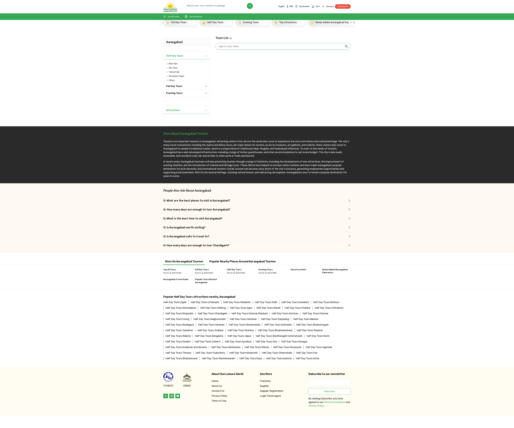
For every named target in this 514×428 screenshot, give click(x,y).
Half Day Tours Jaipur (239, 335)
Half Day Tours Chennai (315, 313)
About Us (217, 386)
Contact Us (218, 390)
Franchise (265, 381)
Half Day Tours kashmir (279, 358)
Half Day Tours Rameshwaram (218, 358)
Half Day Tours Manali (268, 307)
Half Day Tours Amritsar (285, 313)
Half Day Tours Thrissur (178, 352)
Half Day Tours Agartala (319, 347)
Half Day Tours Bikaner (305, 319)
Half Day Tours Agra (241, 307)
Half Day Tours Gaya (250, 358)
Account (330, 6)
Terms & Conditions (334, 402)
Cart (318, 6)
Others (172, 80)
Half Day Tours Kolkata (178, 335)
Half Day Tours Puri (306, 352)
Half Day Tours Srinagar (294, 341)
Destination (304, 6)
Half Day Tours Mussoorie (287, 347)
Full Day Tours (174, 86)
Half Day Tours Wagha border (209, 319)
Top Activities (173, 17)
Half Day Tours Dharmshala (277, 352)
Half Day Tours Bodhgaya (179, 324)
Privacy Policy (219, 395)
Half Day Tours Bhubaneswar (181, 358)
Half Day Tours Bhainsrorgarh (312, 324)
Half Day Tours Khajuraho (179, 313)
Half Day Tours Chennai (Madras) (249, 313)
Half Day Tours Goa (266, 341)
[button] (163, 22)
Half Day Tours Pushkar (297, 307)
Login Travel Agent (270, 395)
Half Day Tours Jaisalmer (179, 330)
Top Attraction (195, 17)
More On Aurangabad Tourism (184, 261)
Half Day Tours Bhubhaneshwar (275, 330)
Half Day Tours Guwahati (295, 302)
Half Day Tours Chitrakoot (329, 307)
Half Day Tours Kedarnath (243, 352)
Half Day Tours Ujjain (174, 302)
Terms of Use (219, 400)
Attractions (173, 110)
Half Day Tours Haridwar (243, 319)
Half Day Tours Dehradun (278, 324)
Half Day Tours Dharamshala (244, 324)
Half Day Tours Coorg (177, 319)
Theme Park (174, 72)
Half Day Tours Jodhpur (210, 330)
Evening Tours (174, 93)
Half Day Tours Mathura (326, 302)
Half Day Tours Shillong (213, 307)
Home (215, 381)
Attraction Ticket (176, 76)
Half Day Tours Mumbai (241, 330)
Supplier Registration (271, 390)
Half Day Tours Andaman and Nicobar (186, 347)
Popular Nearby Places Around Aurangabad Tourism (242, 261)
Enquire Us (343, 6)
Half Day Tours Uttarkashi (205, 302)
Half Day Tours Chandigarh (212, 313)
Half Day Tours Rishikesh (237, 302)
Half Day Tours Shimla (257, 347)
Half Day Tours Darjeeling (275, 319)
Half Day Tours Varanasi (211, 324)
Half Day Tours (174, 55)
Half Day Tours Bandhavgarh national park (279, 335)
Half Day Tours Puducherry (210, 352)
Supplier (264, 386)
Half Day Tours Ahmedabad (180, 307)
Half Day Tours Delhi (266, 302)
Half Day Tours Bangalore (209, 335)
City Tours (173, 68)
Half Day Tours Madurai (310, 330)
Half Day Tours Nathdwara (225, 347)
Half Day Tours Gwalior (178, 341)
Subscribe (329, 391)
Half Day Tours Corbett (208, 341)
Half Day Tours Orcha (307, 358)
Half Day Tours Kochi (317, 335)
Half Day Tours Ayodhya (238, 341)
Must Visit (173, 64)
